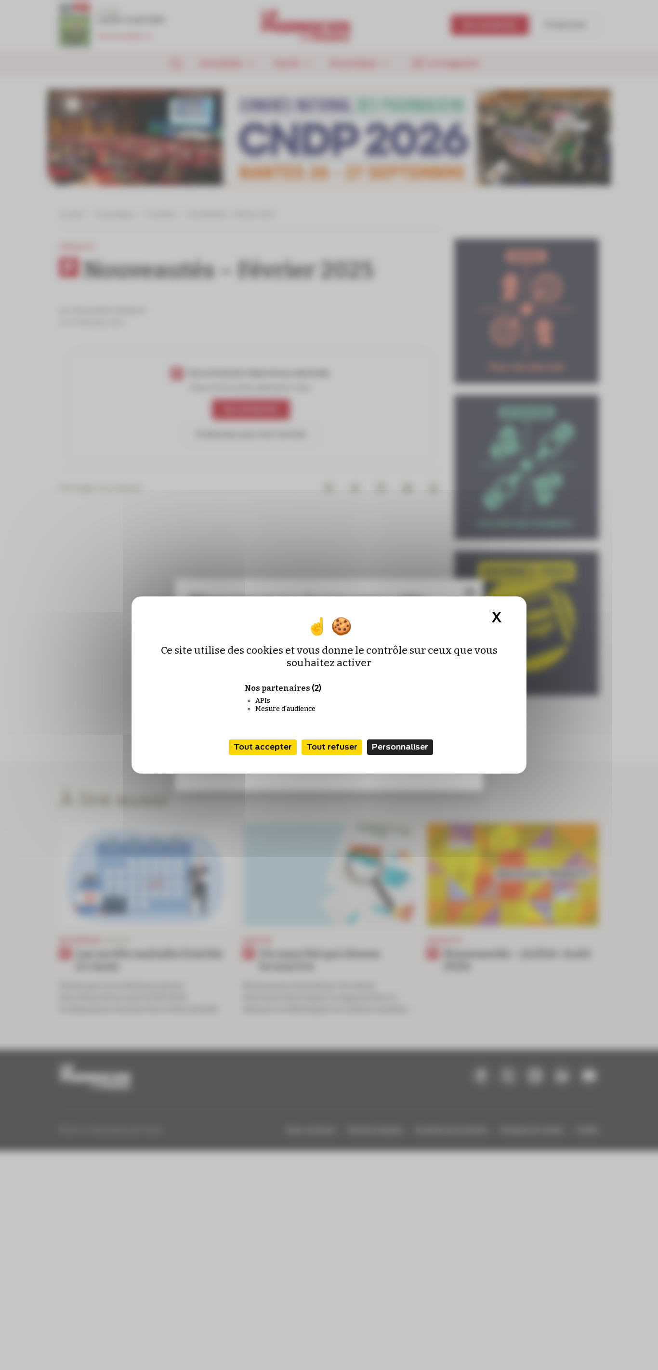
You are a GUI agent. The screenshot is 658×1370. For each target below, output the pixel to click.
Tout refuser (331, 746)
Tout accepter (263, 746)
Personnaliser (400, 746)
